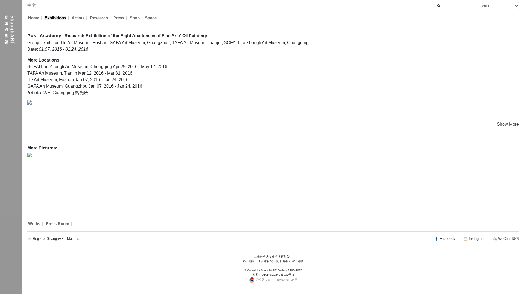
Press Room (57, 224)
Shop (135, 18)
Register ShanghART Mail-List (56, 239)
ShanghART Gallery (274, 270)
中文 (31, 5)
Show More (508, 124)
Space (151, 18)
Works (34, 224)
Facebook (447, 239)
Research (99, 18)
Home (33, 18)
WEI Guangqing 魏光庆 (65, 92)
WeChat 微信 (508, 239)
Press (118, 18)
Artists (78, 18)
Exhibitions (55, 18)
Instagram (476, 239)
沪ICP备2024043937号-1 (277, 274)
